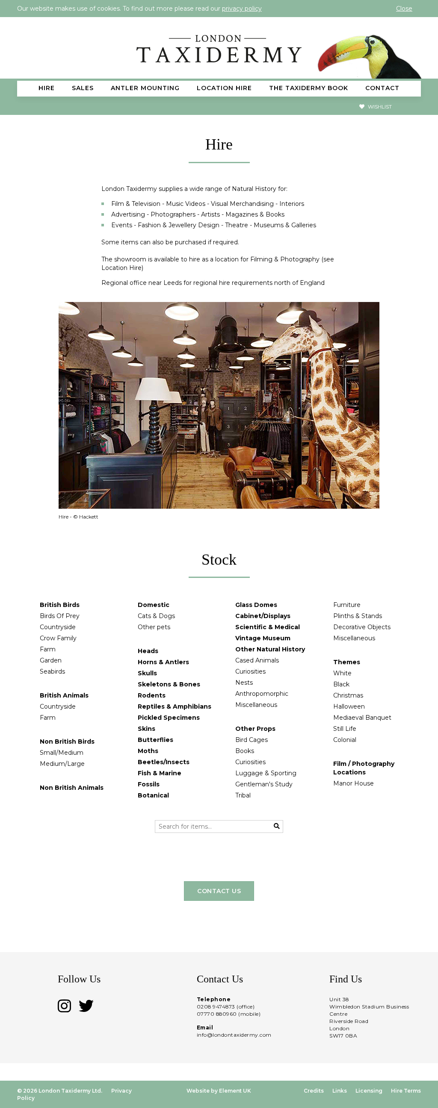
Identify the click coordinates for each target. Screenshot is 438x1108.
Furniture (347, 605)
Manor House (353, 783)
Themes (346, 662)
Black (341, 684)
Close (404, 8)
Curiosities (250, 671)
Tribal (243, 795)
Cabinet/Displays (262, 616)
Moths (148, 751)
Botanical (153, 795)
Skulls (147, 673)
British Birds (60, 605)
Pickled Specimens (169, 717)
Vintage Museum (262, 638)
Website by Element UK (218, 1090)
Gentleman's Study (264, 784)
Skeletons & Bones (169, 684)
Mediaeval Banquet (362, 717)
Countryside (58, 627)
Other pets (154, 627)
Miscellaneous (256, 705)
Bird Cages (251, 740)
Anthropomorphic (261, 694)
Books (244, 751)
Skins (146, 729)
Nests (244, 682)
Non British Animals (72, 787)
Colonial (344, 740)
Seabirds (52, 671)
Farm (48, 649)
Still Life (344, 729)
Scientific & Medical (267, 627)
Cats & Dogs (156, 616)
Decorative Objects (362, 627)
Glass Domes (256, 605)
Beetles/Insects (163, 762)
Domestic (153, 605)
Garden (51, 660)
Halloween (349, 706)
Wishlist (379, 106)
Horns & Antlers (163, 662)
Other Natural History (270, 649)
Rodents (152, 695)
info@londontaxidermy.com (234, 1035)
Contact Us (219, 891)
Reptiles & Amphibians (174, 706)
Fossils (149, 784)
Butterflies (155, 740)
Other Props (255, 729)
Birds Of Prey (60, 616)
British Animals (64, 695)
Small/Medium (61, 752)
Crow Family (58, 638)
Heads (148, 651)
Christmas (348, 695)
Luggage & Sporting (265, 773)
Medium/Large (62, 764)
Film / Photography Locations (363, 768)
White (342, 673)
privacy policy (242, 8)
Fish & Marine (159, 773)
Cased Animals (257, 660)
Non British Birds (67, 741)
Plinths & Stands (357, 616)
